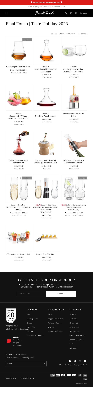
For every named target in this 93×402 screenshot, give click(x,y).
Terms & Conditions (76, 340)
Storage (30, 323)
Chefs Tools (31, 327)
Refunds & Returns (54, 323)
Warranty (51, 327)
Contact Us (73, 319)
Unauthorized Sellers (55, 331)
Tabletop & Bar (32, 319)
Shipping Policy (75, 331)
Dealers (72, 344)
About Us (73, 315)
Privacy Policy (75, 327)
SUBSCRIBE (61, 294)
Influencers (73, 348)
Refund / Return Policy (78, 335)
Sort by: (54, 33)
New (28, 315)
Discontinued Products (35, 335)
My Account (74, 323)
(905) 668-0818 (12, 326)
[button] (6, 13)
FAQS (50, 315)
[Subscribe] (44, 363)
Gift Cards (30, 331)
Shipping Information (55, 319)
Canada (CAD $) (26, 378)
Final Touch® (83, 383)
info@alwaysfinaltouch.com (17, 329)
